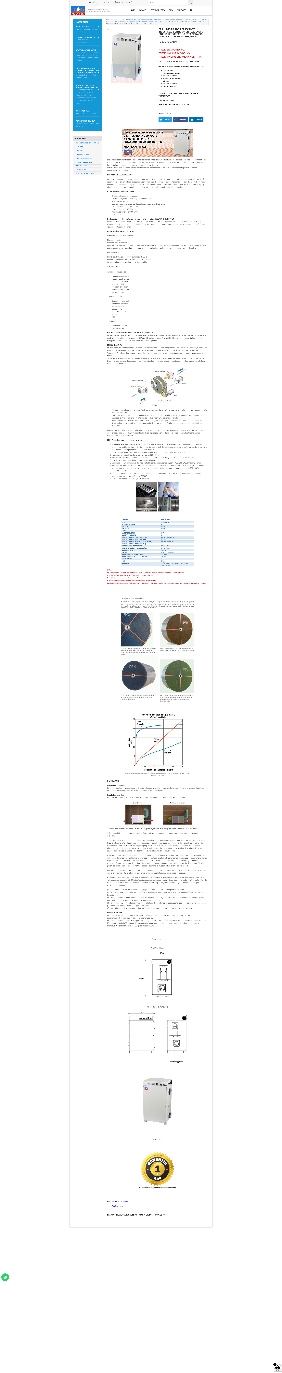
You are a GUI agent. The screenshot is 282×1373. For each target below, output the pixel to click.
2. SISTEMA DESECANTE (191, 20)
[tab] (87, 27)
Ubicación (142, 10)
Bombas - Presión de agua (86, 113)
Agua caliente (82, 26)
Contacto (181, 10)
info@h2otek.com (101, 2)
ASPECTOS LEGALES (82, 155)
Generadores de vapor (86, 50)
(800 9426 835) (124, 2)
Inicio (132, 10)
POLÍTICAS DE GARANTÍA (84, 163)
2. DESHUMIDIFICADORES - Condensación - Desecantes (166, 20)
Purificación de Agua (85, 121)
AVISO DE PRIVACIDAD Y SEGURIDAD (87, 143)
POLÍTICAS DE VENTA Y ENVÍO (85, 173)
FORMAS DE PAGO (81, 165)
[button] (108, 29)
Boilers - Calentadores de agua (87, 30)
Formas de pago (158, 10)
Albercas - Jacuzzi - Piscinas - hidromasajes (87, 86)
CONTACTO (79, 147)
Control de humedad (85, 37)
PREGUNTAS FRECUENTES (84, 159)
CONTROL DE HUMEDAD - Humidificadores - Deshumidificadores (130, 20)
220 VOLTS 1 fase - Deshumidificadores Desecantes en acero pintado (138, 21)
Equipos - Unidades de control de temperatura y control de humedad (87, 70)
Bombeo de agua (83, 111)
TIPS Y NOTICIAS (81, 169)
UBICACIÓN (79, 151)
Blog (171, 10)
